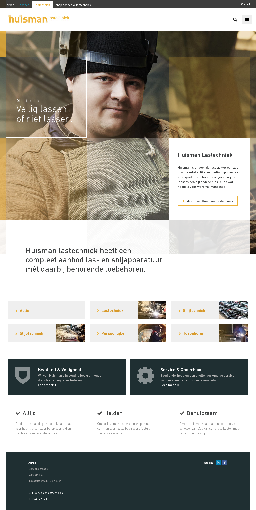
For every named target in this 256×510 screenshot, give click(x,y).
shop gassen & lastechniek (73, 5)
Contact (245, 4)
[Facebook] (224, 462)
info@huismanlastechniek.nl (48, 492)
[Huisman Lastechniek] (37, 19)
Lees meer (46, 385)
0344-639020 (39, 499)
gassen (24, 5)
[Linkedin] (218, 462)
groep (10, 5)
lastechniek (42, 5)
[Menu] (247, 19)
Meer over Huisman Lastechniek (209, 201)
